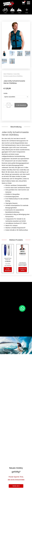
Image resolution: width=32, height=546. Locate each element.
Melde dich (16, 486)
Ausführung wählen (22, 269)
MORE (26, 12)
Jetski (5, 114)
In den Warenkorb (21, 105)
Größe (5, 93)
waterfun (6, 116)
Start (5, 74)
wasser (17, 114)
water (22, 114)
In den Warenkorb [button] (8, 269)
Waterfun (10, 74)
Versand (9, 265)
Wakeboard (11, 114)
